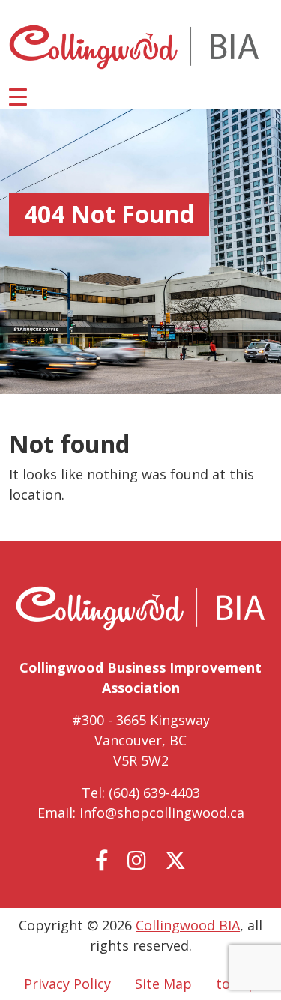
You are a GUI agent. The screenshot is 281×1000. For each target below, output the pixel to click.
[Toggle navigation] (18, 95)
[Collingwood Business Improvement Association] (134, 47)
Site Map (163, 984)
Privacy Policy (67, 984)
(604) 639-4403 (154, 792)
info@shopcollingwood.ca (161, 813)
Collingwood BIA (188, 925)
